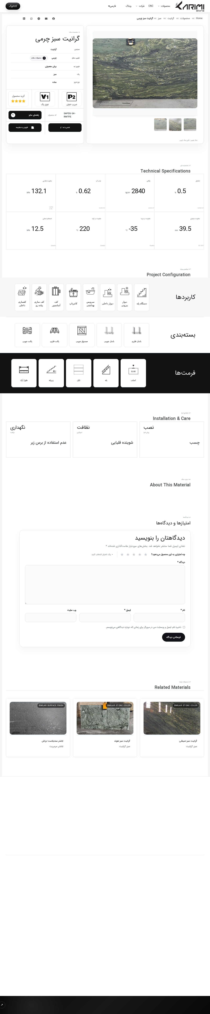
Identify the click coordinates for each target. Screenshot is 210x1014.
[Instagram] (200, 912)
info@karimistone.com (45, 980)
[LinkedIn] (192, 912)
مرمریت (53, 746)
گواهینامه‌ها (54, 918)
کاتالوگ (13, 6)
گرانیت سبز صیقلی (188, 741)
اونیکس (118, 923)
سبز (159, 18)
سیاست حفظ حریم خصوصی (118, 878)
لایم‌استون (117, 928)
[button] (53, 18)
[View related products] (39, 58)
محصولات (185, 18)
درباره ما (56, 913)
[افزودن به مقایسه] (25, 127)
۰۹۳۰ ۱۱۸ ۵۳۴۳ (51, 985)
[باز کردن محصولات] (158, 6)
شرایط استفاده (95, 878)
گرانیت (171, 18)
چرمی (54, 58)
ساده (54, 82)
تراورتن (119, 933)
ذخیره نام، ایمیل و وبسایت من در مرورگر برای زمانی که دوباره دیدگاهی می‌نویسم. (143, 627)
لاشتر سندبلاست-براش (52, 741)
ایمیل (127, 610)
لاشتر (60, 746)
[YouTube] (175, 912)
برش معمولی (51, 66)
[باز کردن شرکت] (136, 6)
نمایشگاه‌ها (54, 923)
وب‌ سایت (71, 610)
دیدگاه (181, 562)
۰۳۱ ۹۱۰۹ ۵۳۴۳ (51, 990)
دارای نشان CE (183, 932)
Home (199, 18)
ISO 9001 (198, 932)
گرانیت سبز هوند (122, 741)
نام (183, 610)
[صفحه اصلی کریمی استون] (49, 806)
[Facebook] (183, 912)
